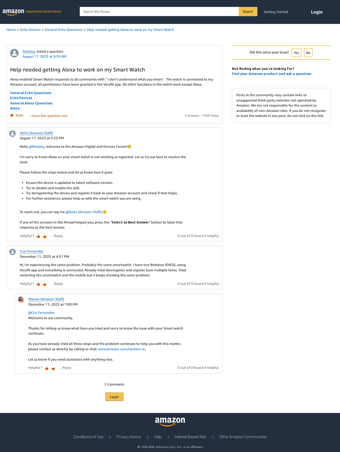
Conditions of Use (88, 437)
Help (158, 437)
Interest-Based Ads (190, 437)
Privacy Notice (129, 437)
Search (248, 11)
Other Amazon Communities (243, 437)
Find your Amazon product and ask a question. (272, 73)
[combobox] (168, 11)
